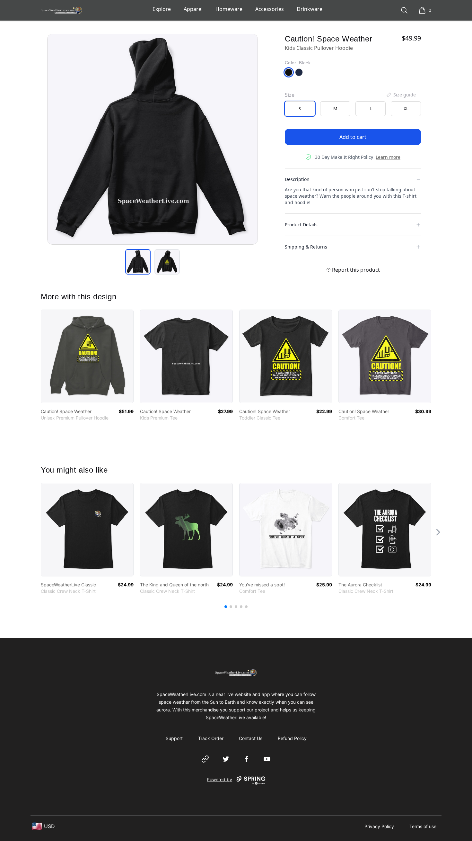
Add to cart (352, 136)
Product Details (301, 225)
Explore (162, 9)
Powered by (219, 779)
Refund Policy (292, 738)
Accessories (269, 9)
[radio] (300, 108)
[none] (401, 95)
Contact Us (250, 738)
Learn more (388, 157)
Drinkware (309, 9)
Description (297, 179)
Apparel (193, 9)
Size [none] (289, 94)
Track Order (210, 738)
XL (406, 108)
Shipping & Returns (306, 247)
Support (174, 738)
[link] (87, 356)
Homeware (228, 9)
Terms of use (422, 826)
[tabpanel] (152, 139)
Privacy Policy (379, 826)
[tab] (138, 262)
